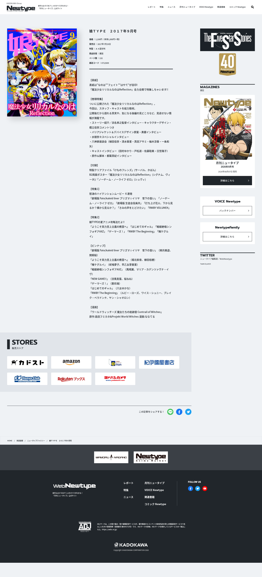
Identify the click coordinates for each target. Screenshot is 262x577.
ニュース (171, 7)
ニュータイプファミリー (36, 441)
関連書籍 (221, 7)
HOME (9, 441)
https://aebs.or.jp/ (109, 529)
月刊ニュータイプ (187, 7)
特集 (162, 7)
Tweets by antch (205, 264)
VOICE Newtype (206, 7)
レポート (152, 7)
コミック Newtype (237, 7)
